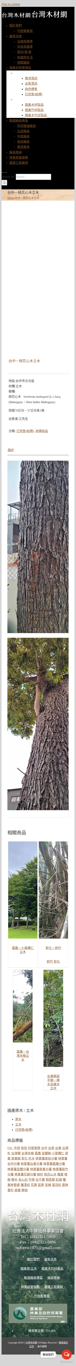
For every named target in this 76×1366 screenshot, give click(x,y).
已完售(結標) (25, 431)
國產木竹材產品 (29, 99)
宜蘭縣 (46, 1153)
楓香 (60, 1174)
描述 (11, 450)
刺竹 (50, 961)
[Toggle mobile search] (6, 171)
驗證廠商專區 (33, 1277)
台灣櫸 (16, 1153)
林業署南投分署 (46, 1158)
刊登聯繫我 (42, 1296)
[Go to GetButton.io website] (66, 1362)
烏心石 (23, 1179)
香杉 (10, 1190)
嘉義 (38, 1153)
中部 (17, 1148)
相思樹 (50, 1179)
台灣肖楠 (27, 1153)
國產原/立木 (26, 73)
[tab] (38, 450)
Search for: (8, 176)
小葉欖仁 (58, 1153)
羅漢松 (25, 1185)
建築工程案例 (53, 1287)
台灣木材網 (31, 1342)
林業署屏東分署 (41, 1169)
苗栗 (41, 1185)
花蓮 (34, 1185)
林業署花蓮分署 (25, 1174)
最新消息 (50, 1259)
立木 (18, 1124)
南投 (24, 1148)
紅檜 (59, 1179)
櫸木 (14, 1179)
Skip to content (11, 4)
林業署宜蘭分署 (18, 1169)
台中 (44, 1148)
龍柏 (24, 1190)
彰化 (57, 961)
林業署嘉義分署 (54, 1163)
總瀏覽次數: (36, 1330)
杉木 (31, 1158)
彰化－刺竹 (53, 948)
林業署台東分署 (31, 1163)
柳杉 (40, 1174)
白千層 (40, 1179)
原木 (18, 1119)
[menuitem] (15, 25)
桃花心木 (50, 1174)
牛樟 (31, 1179)
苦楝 (48, 1185)
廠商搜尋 (53, 1277)
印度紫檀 (34, 1148)
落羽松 (56, 1185)
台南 (51, 1148)
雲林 (65, 1185)
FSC (10, 1148)
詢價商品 (41, 431)
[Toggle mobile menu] (3, 171)
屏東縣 (16, 1158)
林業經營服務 (30, 1287)
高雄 (17, 1190)
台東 (58, 1148)
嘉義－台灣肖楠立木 (23, 1055)
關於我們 (33, 1259)
